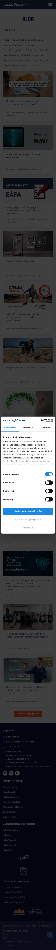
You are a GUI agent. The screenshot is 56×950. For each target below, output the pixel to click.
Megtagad (28, 528)
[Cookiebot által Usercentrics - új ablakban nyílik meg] (41, 420)
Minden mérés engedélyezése (28, 511)
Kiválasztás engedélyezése (28, 519)
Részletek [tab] (28, 428)
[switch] (49, 482)
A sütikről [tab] (46, 428)
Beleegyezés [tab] (10, 428)
